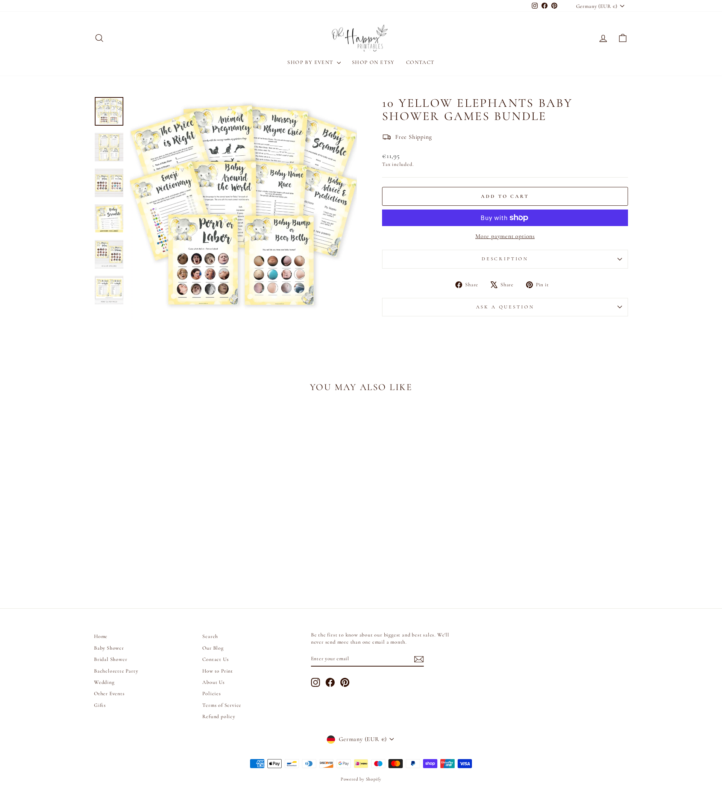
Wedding (104, 682)
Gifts (100, 705)
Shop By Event (311, 62)
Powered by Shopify (361, 779)
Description (505, 259)
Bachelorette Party (116, 671)
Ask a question (505, 307)
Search (210, 636)
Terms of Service (221, 705)
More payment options (505, 236)
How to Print (217, 671)
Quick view (158, 530)
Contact (420, 62)
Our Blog (212, 648)
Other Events (109, 693)
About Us (213, 682)
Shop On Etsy (373, 62)
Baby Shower (109, 648)
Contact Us (215, 659)
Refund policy (218, 716)
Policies (211, 693)
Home (101, 636)
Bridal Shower (110, 659)
